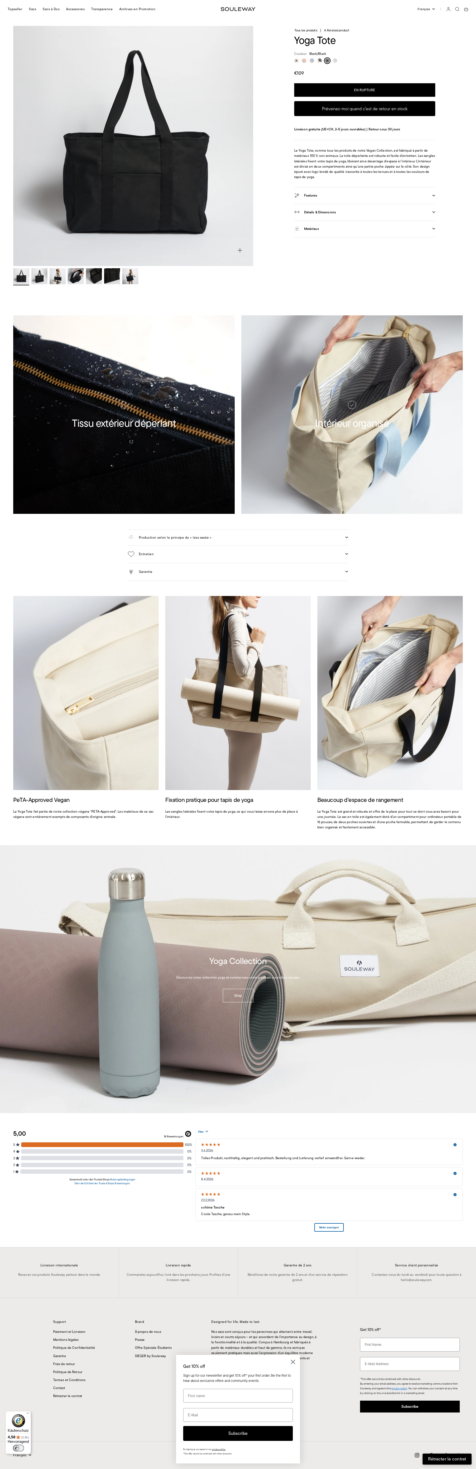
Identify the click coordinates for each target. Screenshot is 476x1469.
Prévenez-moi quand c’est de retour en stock (364, 108)
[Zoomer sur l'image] (239, 250)
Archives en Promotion (137, 9)
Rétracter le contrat (67, 1395)
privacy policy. (219, 1449)
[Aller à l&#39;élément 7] (130, 276)
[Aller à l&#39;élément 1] (21, 276)
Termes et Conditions (69, 1379)
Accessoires (75, 9)
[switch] (18, 1448)
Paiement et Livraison (69, 1331)
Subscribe (409, 1406)
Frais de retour (64, 1363)
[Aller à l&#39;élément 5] (94, 276)
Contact (59, 1387)
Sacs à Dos (51, 9)
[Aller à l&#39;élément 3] (58, 276)
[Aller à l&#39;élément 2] (39, 276)
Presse (140, 1339)
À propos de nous (148, 1331)
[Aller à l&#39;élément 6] (112, 276)
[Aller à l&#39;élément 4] (76, 276)
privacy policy (399, 1388)
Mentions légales (66, 1339)
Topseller (15, 9)
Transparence (102, 9)
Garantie (59, 1355)
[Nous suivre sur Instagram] (417, 1455)
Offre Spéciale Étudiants (153, 1347)
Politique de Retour (67, 1371)
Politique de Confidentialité (74, 1347)
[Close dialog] (293, 1362)
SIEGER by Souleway (150, 1355)
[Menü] (28, 1414)
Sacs (32, 9)
